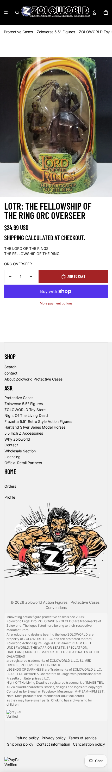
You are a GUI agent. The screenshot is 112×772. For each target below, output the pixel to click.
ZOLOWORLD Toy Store (25, 409)
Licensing (12, 456)
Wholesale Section (20, 451)
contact (10, 373)
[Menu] (6, 13)
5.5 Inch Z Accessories (23, 433)
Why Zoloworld (17, 439)
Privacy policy (54, 738)
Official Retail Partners (23, 462)
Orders (10, 486)
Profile (9, 497)
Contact (11, 445)
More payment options (56, 303)
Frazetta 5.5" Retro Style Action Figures (38, 421)
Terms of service (83, 738)
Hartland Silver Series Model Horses (34, 427)
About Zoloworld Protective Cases (33, 379)
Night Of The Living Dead (26, 415)
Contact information (53, 744)
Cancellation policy (89, 744)
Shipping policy (20, 744)
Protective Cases (18, 32)
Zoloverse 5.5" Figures (56, 32)
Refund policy (27, 738)
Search (10, 367)
